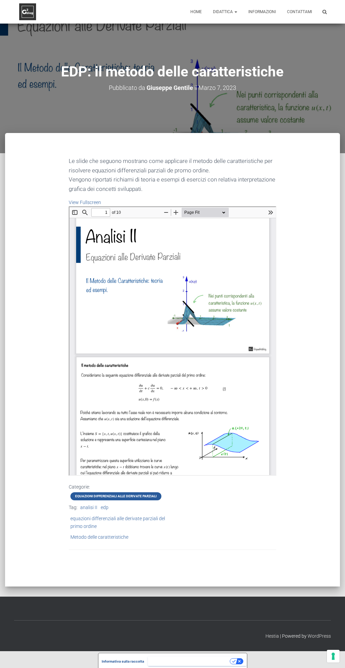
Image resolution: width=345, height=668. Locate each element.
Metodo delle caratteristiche (99, 537)
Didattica (223, 11)
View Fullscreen (85, 202)
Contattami (299, 11)
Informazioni (262, 11)
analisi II (88, 507)
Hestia (272, 636)
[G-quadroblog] (27, 11)
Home (196, 11)
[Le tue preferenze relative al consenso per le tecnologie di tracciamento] (333, 656)
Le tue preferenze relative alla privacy (189, 661)
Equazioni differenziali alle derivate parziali (116, 496)
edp (104, 507)
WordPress (319, 636)
